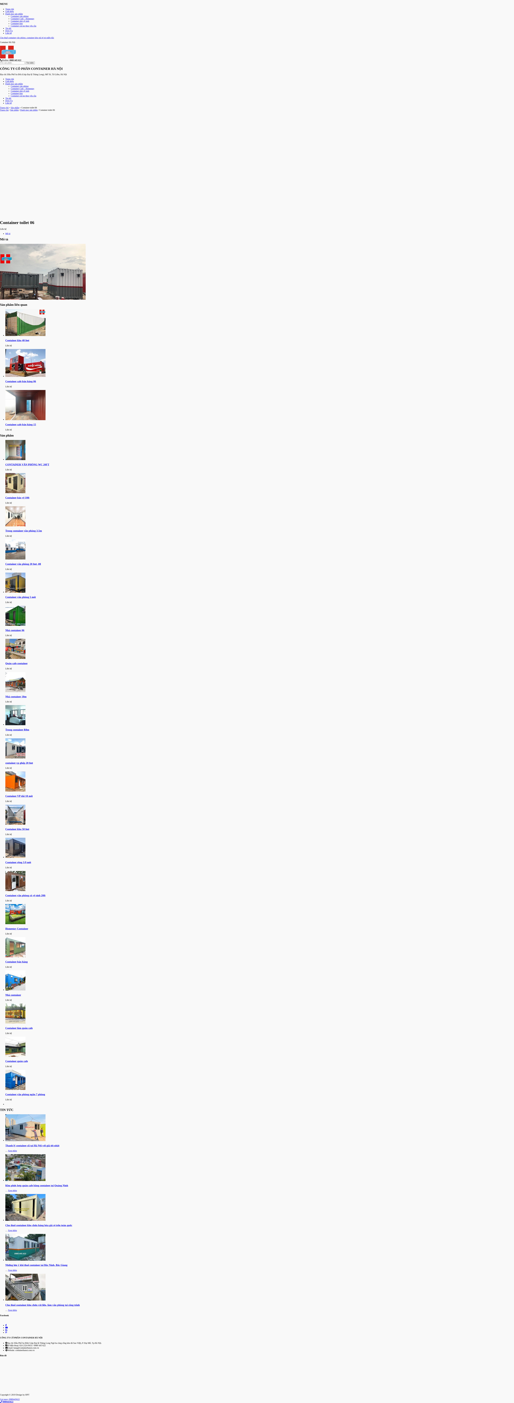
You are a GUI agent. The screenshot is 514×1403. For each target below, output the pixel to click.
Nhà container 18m (16, 696)
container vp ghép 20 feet (19, 763)
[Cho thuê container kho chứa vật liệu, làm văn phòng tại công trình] (25, 1300)
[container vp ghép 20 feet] (15, 758)
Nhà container (13, 995)
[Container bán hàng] (15, 956)
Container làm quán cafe (19, 1028)
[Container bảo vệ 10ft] (15, 492)
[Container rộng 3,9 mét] (15, 857)
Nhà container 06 (14, 630)
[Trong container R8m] (15, 724)
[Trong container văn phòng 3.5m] (15, 526)
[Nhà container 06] (15, 625)
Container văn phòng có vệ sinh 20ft (25, 895)
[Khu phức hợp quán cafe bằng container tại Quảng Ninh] (25, 1180)
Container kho (17, 23)
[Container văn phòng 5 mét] (15, 592)
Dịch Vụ (9, 31)
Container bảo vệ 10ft (17, 497)
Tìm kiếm (30, 63)
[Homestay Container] (15, 923)
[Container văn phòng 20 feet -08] (15, 559)
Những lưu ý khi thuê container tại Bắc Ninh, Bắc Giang (36, 1265)
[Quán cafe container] (15, 658)
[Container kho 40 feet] (25, 335)
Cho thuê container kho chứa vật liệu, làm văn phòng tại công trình (42, 1305)
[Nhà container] (15, 990)
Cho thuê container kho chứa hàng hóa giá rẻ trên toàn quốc (38, 1225)
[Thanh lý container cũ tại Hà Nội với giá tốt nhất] (25, 1140)
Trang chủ (9, 9)
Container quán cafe (16, 1061)
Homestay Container (16, 928)
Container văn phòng (20, 16)
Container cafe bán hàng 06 (20, 381)
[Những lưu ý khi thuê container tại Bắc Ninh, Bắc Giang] (25, 1260)
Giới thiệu (9, 11)
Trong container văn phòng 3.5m (23, 530)
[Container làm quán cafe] (15, 1023)
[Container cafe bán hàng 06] (25, 376)
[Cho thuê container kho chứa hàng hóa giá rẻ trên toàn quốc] (25, 1220)
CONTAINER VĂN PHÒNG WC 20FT (27, 464)
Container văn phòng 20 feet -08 (23, 564)
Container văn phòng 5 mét (20, 597)
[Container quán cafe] (15, 1056)
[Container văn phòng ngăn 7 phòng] (15, 1089)
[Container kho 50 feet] (15, 824)
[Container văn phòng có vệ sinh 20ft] (15, 890)
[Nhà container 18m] (15, 691)
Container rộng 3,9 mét (18, 862)
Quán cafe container (16, 663)
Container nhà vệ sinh (20, 21)
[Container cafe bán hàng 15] (25, 419)
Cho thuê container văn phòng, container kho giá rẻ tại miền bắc (27, 38)
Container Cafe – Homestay (22, 19)
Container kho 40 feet (17, 340)
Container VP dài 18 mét (19, 796)
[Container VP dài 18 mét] (15, 791)
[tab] (259, 233)
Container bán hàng (16, 961)
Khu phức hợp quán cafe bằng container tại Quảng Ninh (36, 1185)
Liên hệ (8, 33)
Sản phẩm (15, 108)
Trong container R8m (17, 729)
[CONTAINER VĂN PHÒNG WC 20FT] (15, 459)
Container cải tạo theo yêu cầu (23, 26)
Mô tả (7, 233)
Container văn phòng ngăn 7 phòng (25, 1094)
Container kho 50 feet (17, 829)
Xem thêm (12, 1151)
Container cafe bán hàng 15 (20, 424)
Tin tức (8, 28)
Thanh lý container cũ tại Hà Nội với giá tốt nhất (32, 1145)
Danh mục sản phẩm (14, 14)
